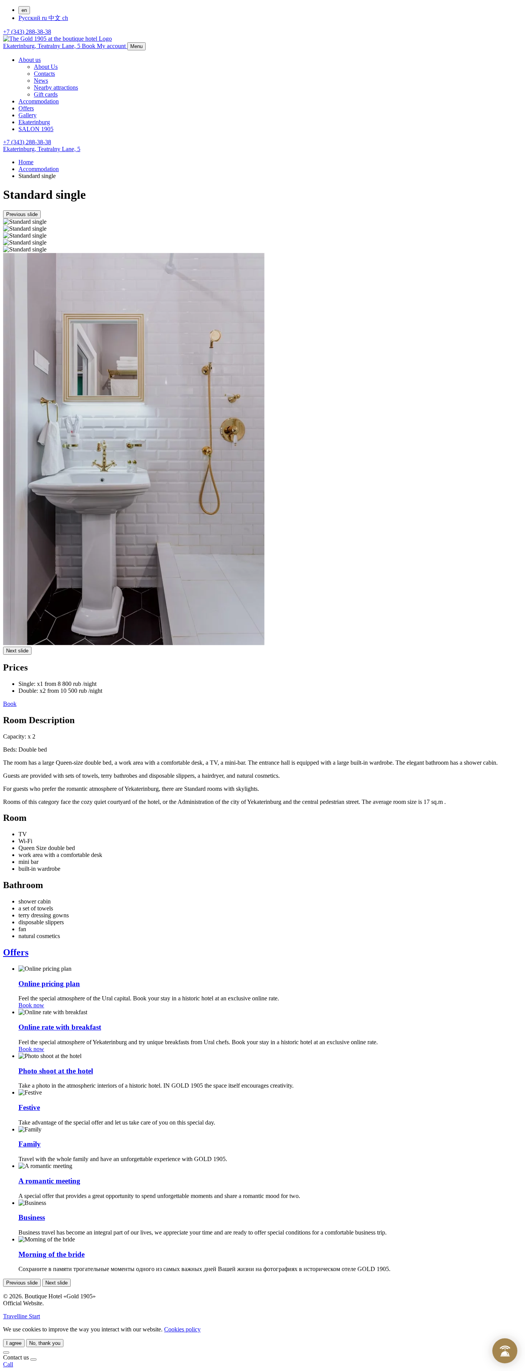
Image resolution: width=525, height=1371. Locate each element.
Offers (26, 108)
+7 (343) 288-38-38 (27, 31)
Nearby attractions (56, 87)
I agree (14, 1343)
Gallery (27, 115)
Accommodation (38, 101)
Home (25, 162)
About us (29, 60)
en (24, 10)
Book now (31, 1005)
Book (10, 703)
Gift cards (46, 94)
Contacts (44, 73)
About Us (46, 66)
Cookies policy (182, 1329)
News (41, 80)
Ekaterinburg (34, 122)
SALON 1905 (35, 129)
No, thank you (44, 1343)
